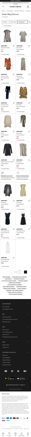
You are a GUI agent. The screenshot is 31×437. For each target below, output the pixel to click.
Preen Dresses (22, 288)
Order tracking (6, 317)
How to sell (5, 330)
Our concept (5, 307)
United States (15, 428)
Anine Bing (10, 11)
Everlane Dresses (19, 279)
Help (3, 342)
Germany (21, 428)
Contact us (5, 347)
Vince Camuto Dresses (15, 294)
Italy (28, 428)
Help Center (5, 345)
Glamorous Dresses (15, 283)
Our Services (6, 303)
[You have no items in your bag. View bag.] (28, 7)
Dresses (28, 11)
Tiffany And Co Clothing (14, 292)
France (3, 428)
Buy (3, 314)
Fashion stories (6, 365)
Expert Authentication (22, 176)
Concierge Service (7, 309)
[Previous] (11, 272)
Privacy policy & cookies (14, 389)
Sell (3, 327)
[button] (28, 7)
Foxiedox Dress (22, 281)
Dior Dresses (6, 277)
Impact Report (6, 360)
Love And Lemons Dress (9, 281)
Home (3, 11)
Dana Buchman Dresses (19, 277)
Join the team (6, 362)
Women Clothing (19, 11)
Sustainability (6, 357)
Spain (25, 428)
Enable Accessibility (15, 1)
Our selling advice (7, 332)
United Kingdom (9, 428)
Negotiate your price (6, 176)
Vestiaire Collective (9, 352)
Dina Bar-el (8, 279)
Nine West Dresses (8, 286)
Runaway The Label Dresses (14, 290)
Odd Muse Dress (21, 286)
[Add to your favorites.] (14, 46)
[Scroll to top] (25, 272)
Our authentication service (9, 319)
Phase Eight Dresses (9, 288)
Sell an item (5, 334)
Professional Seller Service (10, 337)
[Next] (19, 272)
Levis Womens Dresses (15, 285)
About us (5, 355)
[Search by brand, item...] (3, 6)
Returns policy (6, 322)
